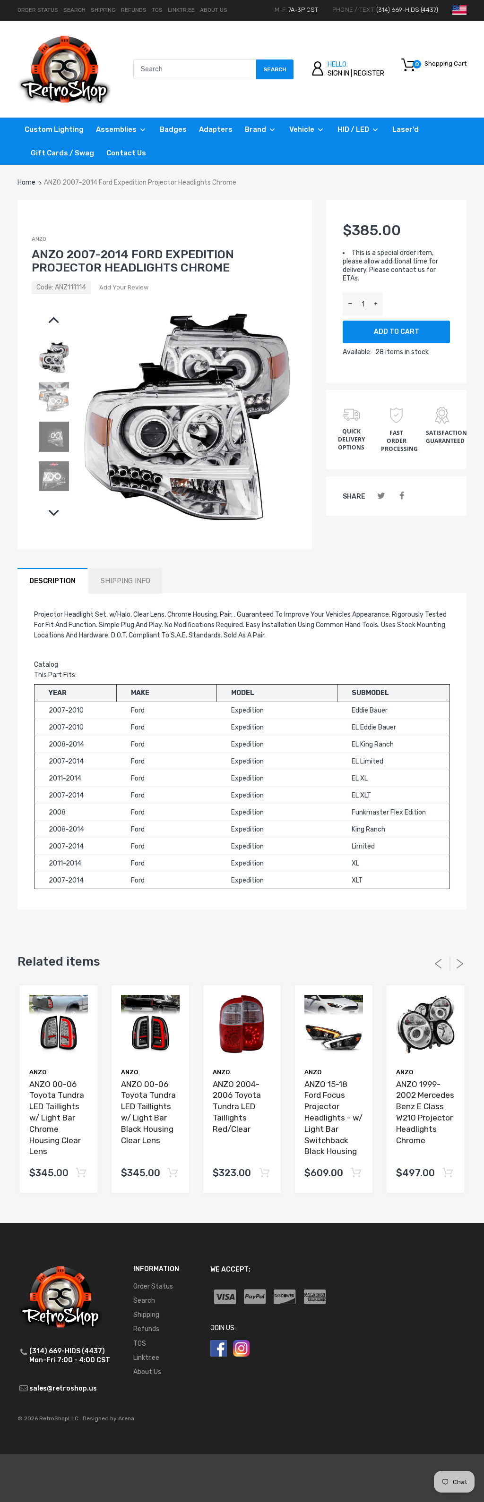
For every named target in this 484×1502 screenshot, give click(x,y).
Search (74, 10)
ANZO (39, 239)
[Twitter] (381, 496)
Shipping (103, 10)
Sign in (338, 73)
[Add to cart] (80, 1173)
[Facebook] (402, 496)
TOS (157, 10)
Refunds (134, 10)
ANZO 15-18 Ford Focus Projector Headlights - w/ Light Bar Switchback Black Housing (333, 1117)
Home (26, 182)
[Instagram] (241, 1348)
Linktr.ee (181, 10)
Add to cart (396, 332)
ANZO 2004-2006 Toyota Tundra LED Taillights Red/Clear (237, 1106)
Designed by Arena (108, 1418)
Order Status (37, 10)
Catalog (46, 665)
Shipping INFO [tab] (125, 581)
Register (369, 73)
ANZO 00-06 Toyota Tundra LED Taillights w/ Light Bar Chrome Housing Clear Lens (56, 1117)
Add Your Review (123, 287)
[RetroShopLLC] (64, 69)
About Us (213, 10)
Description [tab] (52, 581)
